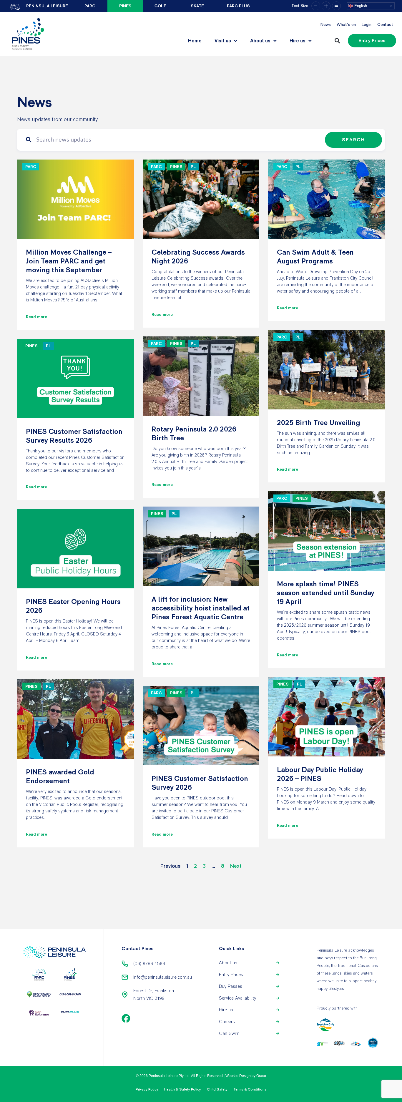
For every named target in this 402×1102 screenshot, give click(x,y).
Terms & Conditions (250, 1089)
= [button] (336, 5)
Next (236, 866)
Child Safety (217, 1089)
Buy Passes (230, 986)
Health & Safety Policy (182, 1089)
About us (260, 41)
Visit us (223, 41)
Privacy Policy (147, 1089)
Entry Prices (231, 974)
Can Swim (229, 1033)
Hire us (297, 41)
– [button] (315, 5)
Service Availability (237, 998)
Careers (227, 1021)
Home (195, 41)
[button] (337, 41)
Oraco (261, 1076)
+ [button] (326, 5)
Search (353, 139)
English (360, 6)
